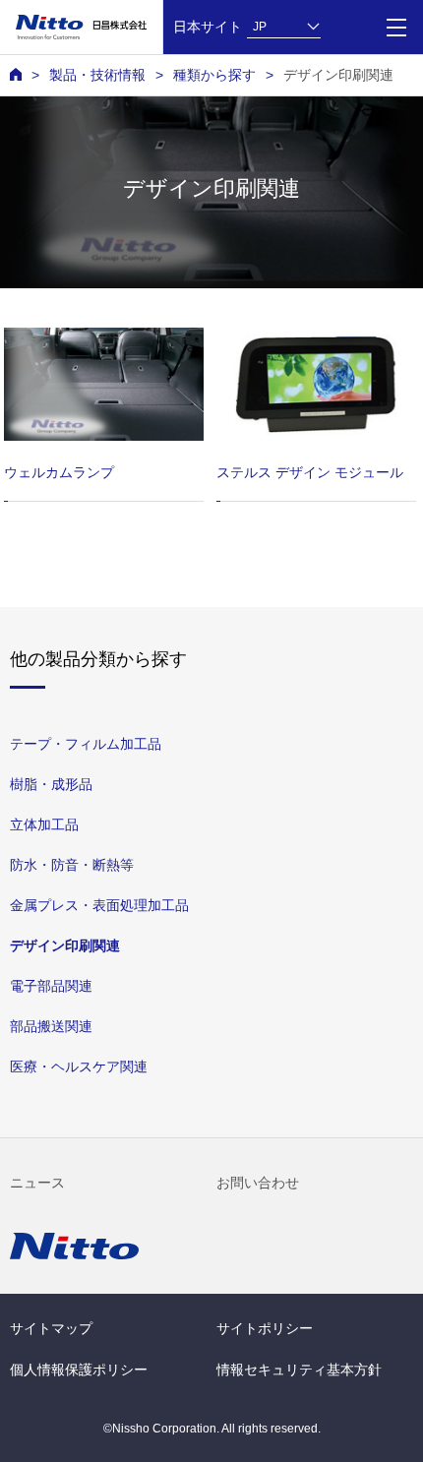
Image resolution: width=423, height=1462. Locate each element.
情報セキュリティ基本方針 (299, 1369)
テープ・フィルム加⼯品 (85, 744)
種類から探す (214, 75)
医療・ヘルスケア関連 (79, 1066)
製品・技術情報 (97, 75)
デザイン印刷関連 (65, 945)
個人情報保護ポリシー (79, 1369)
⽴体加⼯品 (44, 824)
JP (260, 26)
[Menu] (396, 27)
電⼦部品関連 (51, 986)
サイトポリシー (264, 1328)
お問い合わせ (257, 1182)
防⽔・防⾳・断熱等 (72, 865)
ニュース (37, 1182)
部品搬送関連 (51, 1026)
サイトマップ (51, 1328)
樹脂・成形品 (51, 784)
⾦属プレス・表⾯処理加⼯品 (99, 905)
